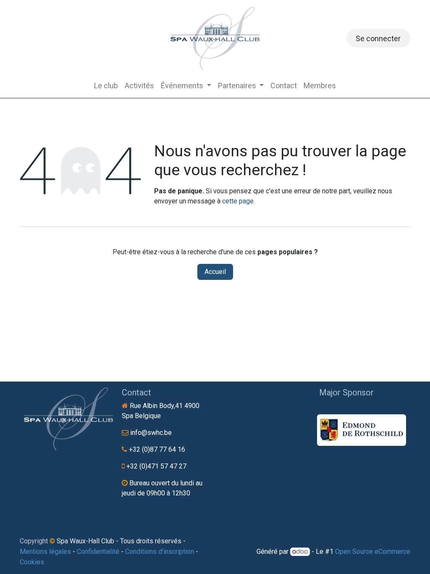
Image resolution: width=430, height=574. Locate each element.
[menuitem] (106, 85)
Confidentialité (98, 552)
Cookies (32, 562)
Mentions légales (45, 552)
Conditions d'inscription (159, 552)
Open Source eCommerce (372, 552)
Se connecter (378, 38)
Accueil (215, 272)
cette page (238, 201)
